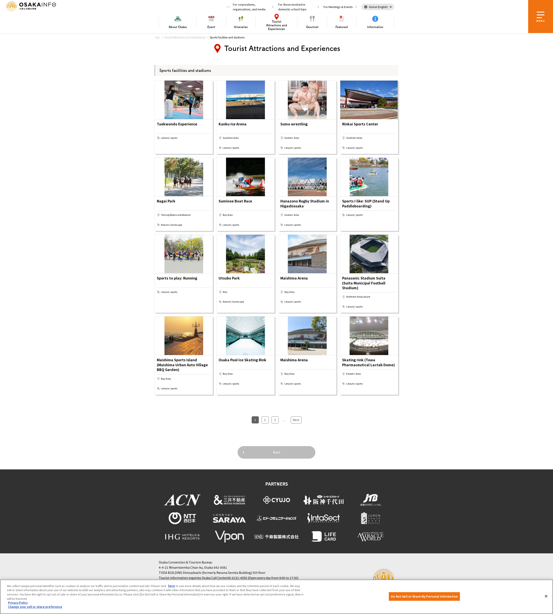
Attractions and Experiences (276, 25)
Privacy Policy (18, 603)
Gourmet (312, 26)
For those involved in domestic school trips (292, 6)
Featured (341, 26)
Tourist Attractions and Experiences (184, 37)
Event (211, 26)
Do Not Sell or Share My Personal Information (424, 596)
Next (296, 420)
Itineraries (241, 26)
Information (375, 26)
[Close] (546, 596)
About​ (178, 26)
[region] (276, 596)
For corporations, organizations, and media (249, 6)
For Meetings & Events (338, 7)
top (158, 37)
